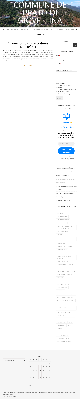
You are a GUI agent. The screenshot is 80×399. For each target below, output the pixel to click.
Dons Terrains (61, 264)
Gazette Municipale (41, 30)
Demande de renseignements (66, 94)
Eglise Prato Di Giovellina (65, 274)
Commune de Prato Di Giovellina (40, 12)
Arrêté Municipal (62, 216)
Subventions (61, 325)
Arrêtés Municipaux (12, 30)
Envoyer (59, 98)
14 (43, 370)
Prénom (58, 60)
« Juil (30, 385)
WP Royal (13, 396)
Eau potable (71, 271)
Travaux (59, 328)
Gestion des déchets (63, 284)
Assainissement (61, 223)
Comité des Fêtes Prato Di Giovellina (65, 239)
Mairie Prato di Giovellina (65, 297)
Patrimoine (70, 30)
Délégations (61, 271)
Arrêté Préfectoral (63, 219)
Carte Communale (62, 231)
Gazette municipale (63, 281)
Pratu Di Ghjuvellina (63, 312)
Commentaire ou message (64, 70)
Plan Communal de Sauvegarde (62, 308)
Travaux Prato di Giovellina (66, 332)
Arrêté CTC (60, 213)
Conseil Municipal (62, 261)
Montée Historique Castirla (65, 300)
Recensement (61, 315)
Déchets (71, 264)
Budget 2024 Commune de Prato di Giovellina (64, 227)
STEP (70, 322)
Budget (71, 223)
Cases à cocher (60, 83)
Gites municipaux (62, 287)
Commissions (61, 243)
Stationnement (61, 322)
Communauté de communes (65, 246)
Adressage (60, 210)
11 (33, 370)
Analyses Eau (70, 210)
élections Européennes (64, 341)
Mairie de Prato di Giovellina (66, 294)
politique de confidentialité (66, 158)
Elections (60, 277)
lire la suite (28, 65)
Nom (58, 56)
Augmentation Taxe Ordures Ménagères (28, 45)
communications (62, 249)
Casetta (59, 234)
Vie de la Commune (57, 30)
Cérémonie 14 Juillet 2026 (63, 200)
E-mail (58, 64)
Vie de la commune (62, 335)
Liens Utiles (41, 34)
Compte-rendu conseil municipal (64, 257)
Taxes (69, 325)
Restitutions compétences (65, 318)
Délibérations (26, 30)
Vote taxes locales (63, 338)
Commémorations (62, 253)
